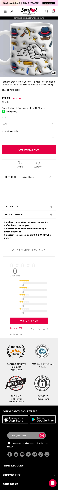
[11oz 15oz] (29, 123)
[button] (5, 11)
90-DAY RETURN (42, 235)
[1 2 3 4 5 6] (29, 137)
